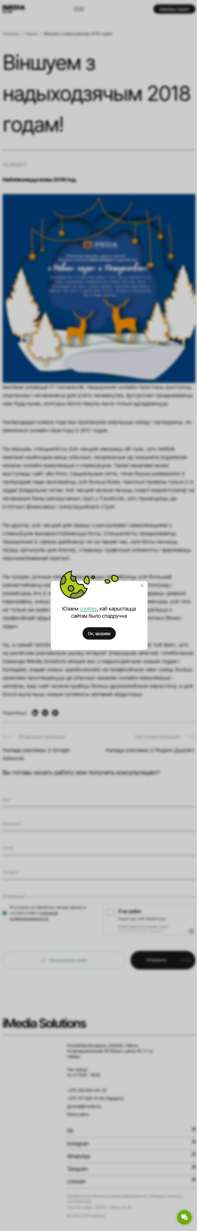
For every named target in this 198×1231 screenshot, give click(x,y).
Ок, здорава (99, 633)
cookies (88, 609)
